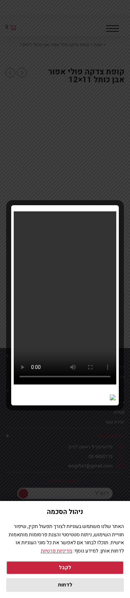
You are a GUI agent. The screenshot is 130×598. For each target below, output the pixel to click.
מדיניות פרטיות (56, 551)
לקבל (65, 567)
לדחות (65, 585)
